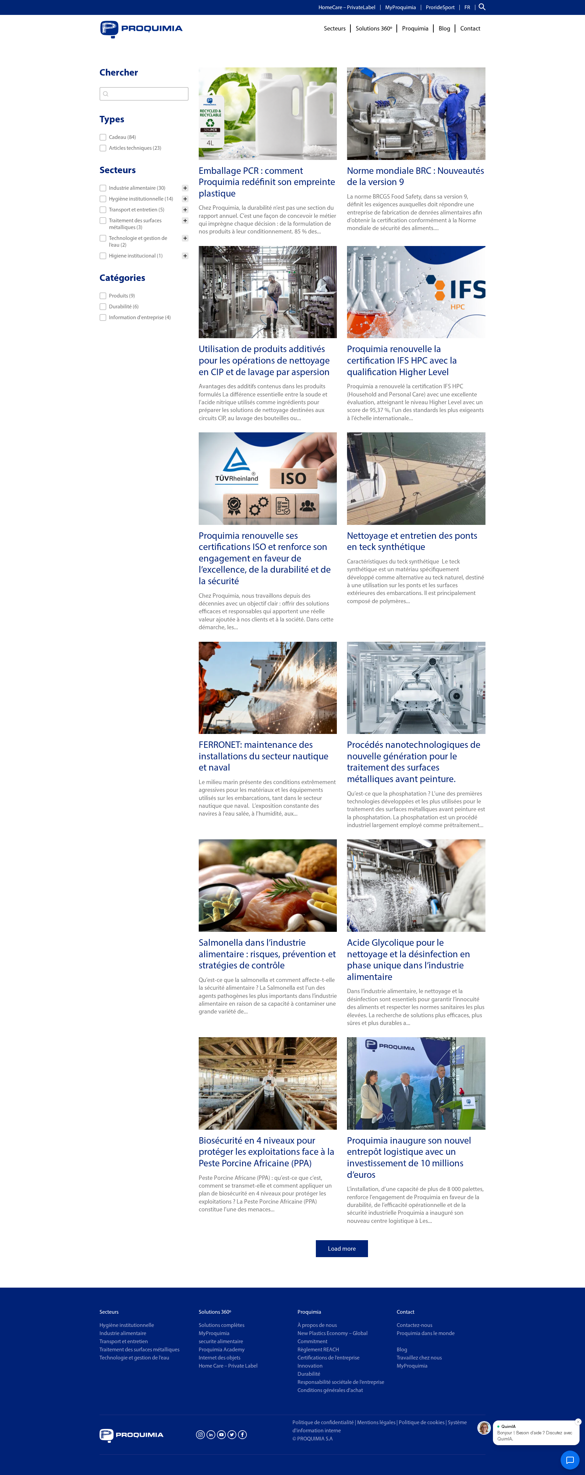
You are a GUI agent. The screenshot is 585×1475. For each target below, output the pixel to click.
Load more (342, 1248)
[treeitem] (144, 188)
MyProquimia (400, 7)
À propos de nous (317, 1325)
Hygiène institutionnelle (127, 1325)
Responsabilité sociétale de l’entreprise (341, 1382)
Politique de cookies (423, 1422)
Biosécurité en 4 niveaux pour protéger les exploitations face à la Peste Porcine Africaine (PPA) (266, 1151)
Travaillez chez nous (419, 1357)
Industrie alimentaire (123, 1333)
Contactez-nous (414, 1325)
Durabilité (309, 1374)
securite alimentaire (221, 1341)
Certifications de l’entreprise (329, 1357)
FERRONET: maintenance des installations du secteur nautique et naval (263, 756)
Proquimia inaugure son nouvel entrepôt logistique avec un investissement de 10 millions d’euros (409, 1157)
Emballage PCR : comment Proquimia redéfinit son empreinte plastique (267, 182)
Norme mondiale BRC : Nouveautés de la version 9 (415, 176)
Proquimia (415, 28)
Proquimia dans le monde (426, 1333)
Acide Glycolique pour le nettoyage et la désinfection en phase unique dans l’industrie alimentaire (408, 959)
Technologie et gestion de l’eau (134, 1357)
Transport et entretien (124, 1341)
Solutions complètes (221, 1325)
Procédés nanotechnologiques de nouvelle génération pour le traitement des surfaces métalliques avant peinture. (413, 761)
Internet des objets (219, 1357)
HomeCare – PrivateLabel (347, 7)
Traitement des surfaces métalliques (139, 1349)
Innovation (310, 1366)
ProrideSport (440, 7)
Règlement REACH (318, 1349)
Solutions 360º (374, 28)
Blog (444, 28)
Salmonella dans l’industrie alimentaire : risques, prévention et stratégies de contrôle (267, 954)
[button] (144, 137)
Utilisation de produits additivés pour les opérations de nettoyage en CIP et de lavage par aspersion (264, 360)
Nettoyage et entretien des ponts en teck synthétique (412, 541)
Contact (470, 28)
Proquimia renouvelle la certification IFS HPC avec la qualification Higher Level (402, 360)
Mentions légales (376, 1422)
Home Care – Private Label (228, 1366)
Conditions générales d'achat (330, 1390)
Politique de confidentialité (323, 1422)
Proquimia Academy (222, 1349)
